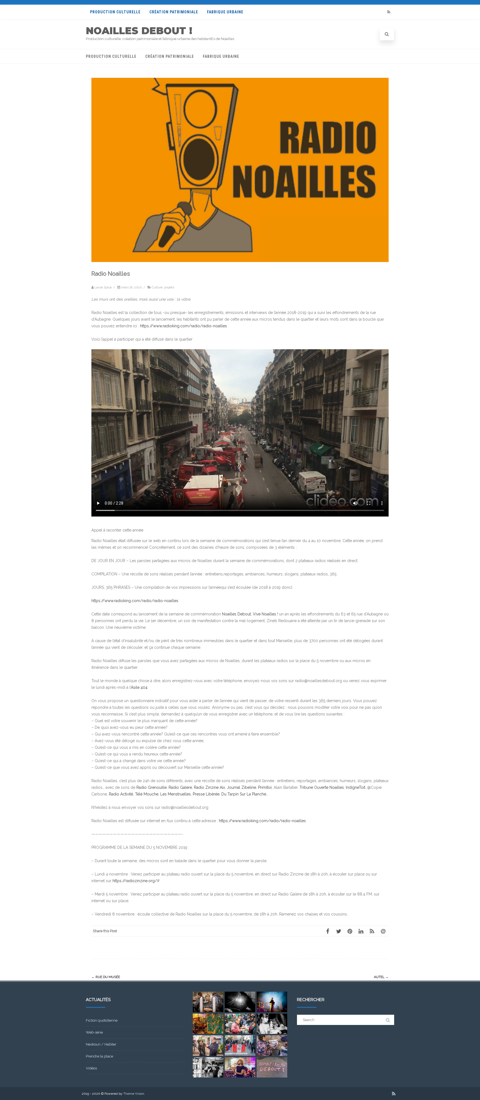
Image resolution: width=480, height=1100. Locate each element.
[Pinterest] (349, 931)
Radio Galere (180, 787)
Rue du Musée (105, 977)
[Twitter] (338, 931)
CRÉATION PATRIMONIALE (173, 12)
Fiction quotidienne (102, 1020)
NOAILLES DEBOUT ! (139, 31)
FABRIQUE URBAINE (225, 12)
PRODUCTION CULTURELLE (115, 12)
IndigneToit (355, 787)
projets (169, 287)
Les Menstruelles (175, 794)
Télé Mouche (146, 794)
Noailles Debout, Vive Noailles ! (250, 614)
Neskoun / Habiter (101, 1044)
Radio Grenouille (151, 787)
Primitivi (265, 787)
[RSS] (388, 12)
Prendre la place (99, 1056)
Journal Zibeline (241, 787)
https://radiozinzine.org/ (134, 881)
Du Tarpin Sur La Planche (243, 794)
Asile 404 (139, 687)
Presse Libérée (206, 794)
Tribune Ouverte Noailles (321, 787)
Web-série (94, 1032)
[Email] (383, 931)
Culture (157, 287)
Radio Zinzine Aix (209, 787)
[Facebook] (327, 931)
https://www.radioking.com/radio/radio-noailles (183, 326)
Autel (381, 977)
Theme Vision (133, 1094)
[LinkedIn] (360, 931)
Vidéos (91, 1068)
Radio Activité (121, 794)
